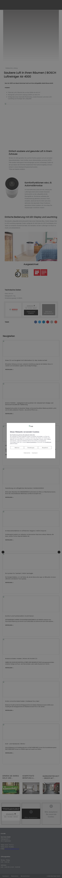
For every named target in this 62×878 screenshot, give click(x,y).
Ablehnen (17, 447)
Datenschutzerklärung (31, 442)
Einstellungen (31, 447)
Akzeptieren (45, 447)
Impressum (35, 453)
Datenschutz (27, 453)
